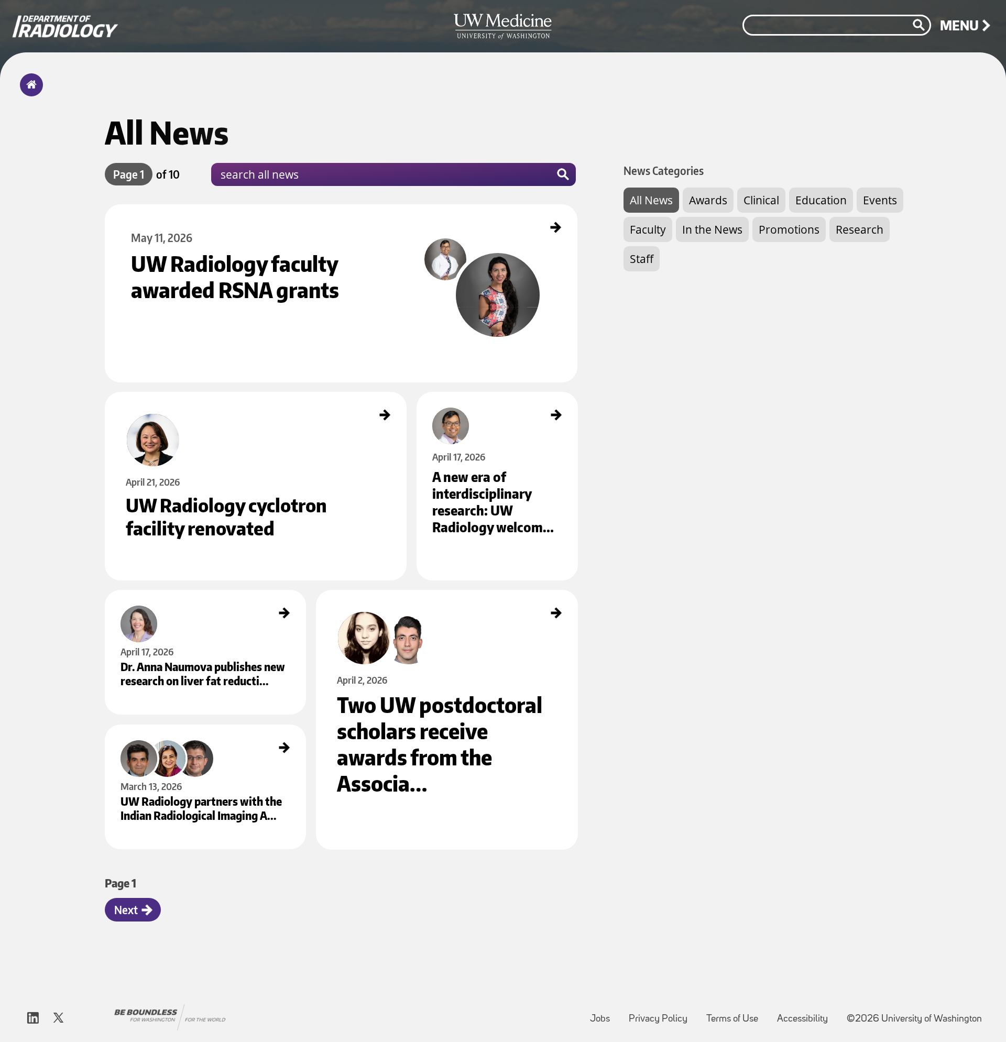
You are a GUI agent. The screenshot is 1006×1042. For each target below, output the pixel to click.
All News (651, 200)
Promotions (789, 229)
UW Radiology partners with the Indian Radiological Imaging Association (200, 733)
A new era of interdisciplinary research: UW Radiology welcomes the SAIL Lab (496, 404)
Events (880, 200)
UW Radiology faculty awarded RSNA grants (164, 213)
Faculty (648, 229)
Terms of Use (736, 1014)
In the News (712, 229)
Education (821, 200)
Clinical (761, 200)
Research (859, 229)
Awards (708, 200)
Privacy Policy (662, 1014)
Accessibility (806, 1014)
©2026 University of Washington (914, 1019)
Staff (641, 258)
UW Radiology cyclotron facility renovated (162, 400)
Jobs (604, 1014)
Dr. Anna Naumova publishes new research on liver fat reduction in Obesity (204, 602)
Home (29, 91)
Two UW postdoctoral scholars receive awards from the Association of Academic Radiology (435, 598)
